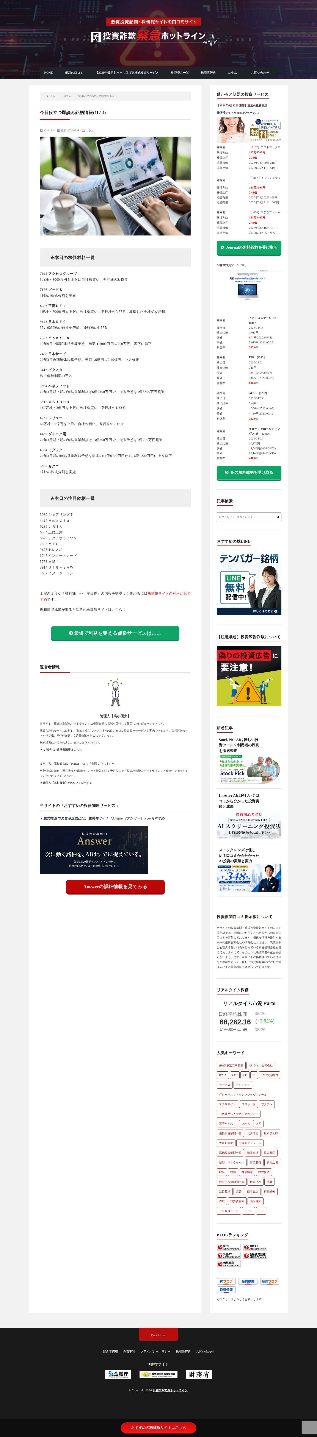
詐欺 (222, 1201)
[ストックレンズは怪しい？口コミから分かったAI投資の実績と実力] (249, 880)
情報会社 (252, 1152)
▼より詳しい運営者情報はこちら (61, 749)
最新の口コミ (74, 72)
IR (254, 1075)
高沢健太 (255, 1201)
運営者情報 (110, 1351)
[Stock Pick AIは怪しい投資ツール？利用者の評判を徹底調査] (249, 770)
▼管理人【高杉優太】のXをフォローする (66, 782)
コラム (232, 72)
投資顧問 (269, 1152)
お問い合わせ (260, 72)
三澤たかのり (227, 1123)
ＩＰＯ (248, 1211)
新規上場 (272, 1162)
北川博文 (252, 1133)
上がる (246, 1123)
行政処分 (269, 1191)
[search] (278, 517)
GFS (234, 1075)
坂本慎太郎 (271, 1133)
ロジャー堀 (249, 1104)
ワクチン (266, 1104)
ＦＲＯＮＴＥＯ (229, 1211)
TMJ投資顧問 (269, 1075)
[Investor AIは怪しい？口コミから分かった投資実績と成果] (249, 826)
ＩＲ (261, 1211)
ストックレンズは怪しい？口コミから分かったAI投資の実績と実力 (239, 855)
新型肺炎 (255, 1162)
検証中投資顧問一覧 (231, 1181)
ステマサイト (227, 1104)
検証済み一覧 (180, 72)
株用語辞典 (208, 72)
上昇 (258, 1123)
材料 (222, 1172)
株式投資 (264, 1172)
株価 (233, 1172)
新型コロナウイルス (231, 1162)
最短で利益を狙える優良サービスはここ (118, 633)
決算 (269, 1181)
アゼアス (224, 1084)
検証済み (255, 1181)
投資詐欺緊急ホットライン (170, 1390)
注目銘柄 (224, 1191)
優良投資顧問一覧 (230, 1133)
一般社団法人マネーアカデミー (238, 1114)
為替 (239, 1191)
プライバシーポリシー (155, 1351)
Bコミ (223, 1075)
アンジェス (243, 1084)
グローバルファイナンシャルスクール (243, 1094)
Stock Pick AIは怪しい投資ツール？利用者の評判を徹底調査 (239, 745)
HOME (48, 72)
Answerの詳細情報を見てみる (115, 886)
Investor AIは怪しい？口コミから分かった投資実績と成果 (239, 801)
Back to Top (158, 1335)
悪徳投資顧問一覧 (230, 1152)
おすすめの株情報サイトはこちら (158, 1428)
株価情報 (247, 1172)
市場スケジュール (250, 1143)
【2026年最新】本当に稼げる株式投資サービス (127, 72)
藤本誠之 (252, 1191)
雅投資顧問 (237, 1201)
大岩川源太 (226, 1143)
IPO (245, 1075)
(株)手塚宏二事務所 (231, 1065)
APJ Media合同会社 (261, 1065)
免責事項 (129, 1351)
